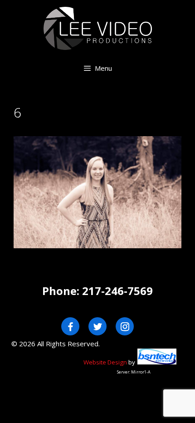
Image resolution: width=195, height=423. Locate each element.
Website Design (105, 362)
